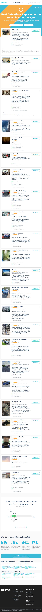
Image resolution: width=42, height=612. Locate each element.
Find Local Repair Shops (19, 592)
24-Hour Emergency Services (17, 24)
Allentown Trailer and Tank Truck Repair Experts (30, 577)
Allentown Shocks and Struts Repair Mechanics (18, 577)
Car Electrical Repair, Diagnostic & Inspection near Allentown (6, 577)
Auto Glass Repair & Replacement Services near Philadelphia (7, 567)
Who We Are (16, 599)
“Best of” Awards (17, 598)
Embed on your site (22, 527)
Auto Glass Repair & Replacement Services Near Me (7, 563)
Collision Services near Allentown (30, 574)
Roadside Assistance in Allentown (6, 574)
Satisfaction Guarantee (18, 591)
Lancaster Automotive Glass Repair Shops (18, 563)
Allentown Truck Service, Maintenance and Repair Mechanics (18, 574)
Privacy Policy (14, 610)
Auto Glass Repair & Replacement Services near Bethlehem (19, 567)
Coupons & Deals (29, 24)
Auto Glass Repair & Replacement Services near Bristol (31, 567)
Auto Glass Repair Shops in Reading (30, 563)
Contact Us (16, 600)
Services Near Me (17, 594)
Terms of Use (20, 610)
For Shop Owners (17, 595)
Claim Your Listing (17, 596)
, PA (19, 572)
